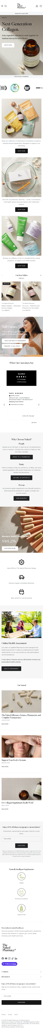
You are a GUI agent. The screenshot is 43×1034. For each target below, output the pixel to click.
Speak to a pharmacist (21, 457)
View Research (21, 498)
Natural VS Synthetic (21, 477)
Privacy (4, 1014)
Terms (16, 1014)
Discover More (10, 548)
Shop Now (8, 45)
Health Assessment (11, 668)
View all (21, 278)
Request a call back (12, 346)
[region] (21, 405)
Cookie (10, 1014)
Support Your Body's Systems (14, 760)
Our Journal (21, 685)
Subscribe (21, 845)
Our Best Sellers (21, 275)
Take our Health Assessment (15, 340)
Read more (5, 724)
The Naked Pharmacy (12, 1020)
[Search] (6, 6)
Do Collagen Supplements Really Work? (18, 803)
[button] (4, 404)
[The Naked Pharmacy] (21, 6)
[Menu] (2, 6)
